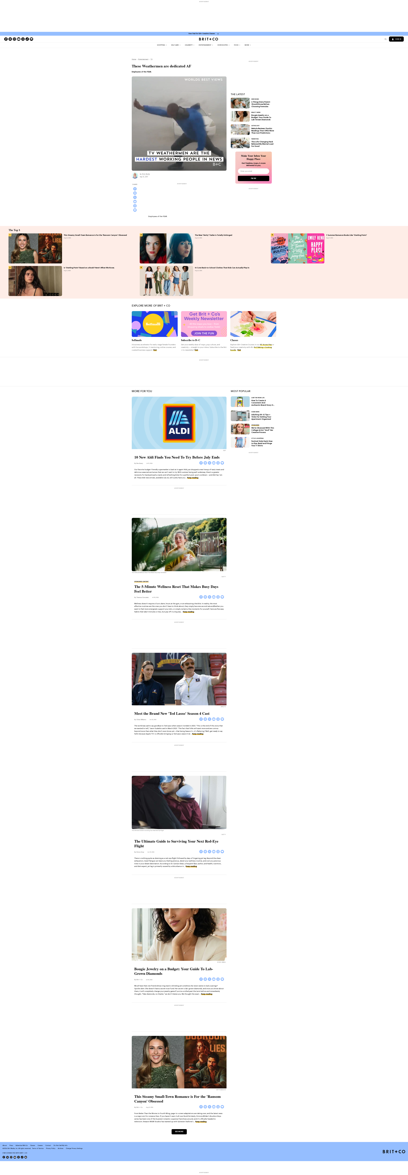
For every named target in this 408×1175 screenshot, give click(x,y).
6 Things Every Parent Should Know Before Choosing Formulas (260, 104)
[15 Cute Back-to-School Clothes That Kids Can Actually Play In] (166, 281)
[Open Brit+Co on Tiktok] (22, 1157)
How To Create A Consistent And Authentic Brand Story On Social (262, 403)
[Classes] (253, 324)
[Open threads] (23, 39)
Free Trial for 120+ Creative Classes (202, 33)
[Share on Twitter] (135, 197)
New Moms (255, 99)
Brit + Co (139, 980)
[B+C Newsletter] (204, 324)
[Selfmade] (155, 324)
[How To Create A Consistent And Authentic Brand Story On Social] (240, 401)
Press (11, 1145)
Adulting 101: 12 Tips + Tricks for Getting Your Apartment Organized (261, 417)
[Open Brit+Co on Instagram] (11, 1157)
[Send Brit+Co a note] (31, 39)
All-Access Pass (266, 345)
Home (134, 59)
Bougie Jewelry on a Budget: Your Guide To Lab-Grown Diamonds (261, 117)
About (5, 1145)
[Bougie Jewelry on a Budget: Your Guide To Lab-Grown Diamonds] (240, 116)
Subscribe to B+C (190, 340)
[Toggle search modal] (385, 39)
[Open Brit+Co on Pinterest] (7, 1157)
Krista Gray (140, 852)
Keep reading (192, 478)
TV (151, 59)
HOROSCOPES (222, 45)
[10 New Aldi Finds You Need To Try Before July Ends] (179, 423)
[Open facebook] (6, 39)
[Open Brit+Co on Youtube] (14, 1157)
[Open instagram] (14, 39)
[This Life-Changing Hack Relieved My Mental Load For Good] (240, 143)
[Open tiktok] (27, 39)
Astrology (255, 126)
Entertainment (205, 45)
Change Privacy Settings (74, 1148)
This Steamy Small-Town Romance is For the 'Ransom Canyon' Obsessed (95, 235)
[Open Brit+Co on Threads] (18, 1157)
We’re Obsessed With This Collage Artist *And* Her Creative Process (262, 430)
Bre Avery (139, 463)
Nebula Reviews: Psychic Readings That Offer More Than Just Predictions (262, 131)
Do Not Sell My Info (60, 1145)
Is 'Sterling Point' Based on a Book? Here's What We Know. (89, 268)
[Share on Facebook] (135, 189)
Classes (234, 340)
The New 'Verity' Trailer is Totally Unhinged (213, 235)
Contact (48, 1145)
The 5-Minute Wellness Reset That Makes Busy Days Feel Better (176, 589)
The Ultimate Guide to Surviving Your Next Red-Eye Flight (176, 843)
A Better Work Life (257, 398)
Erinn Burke (146, 174)
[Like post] (135, 210)
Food (236, 45)
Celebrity (189, 45)
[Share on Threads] (135, 206)
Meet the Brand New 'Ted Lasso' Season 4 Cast (172, 713)
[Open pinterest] (10, 39)
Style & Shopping (257, 438)
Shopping (161, 45)
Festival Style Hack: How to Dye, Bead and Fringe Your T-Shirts (261, 443)
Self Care (175, 45)
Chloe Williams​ (141, 719)
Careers (40, 1145)
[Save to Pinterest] (135, 193)
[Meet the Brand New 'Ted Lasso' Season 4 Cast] (179, 679)
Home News (255, 412)
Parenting (255, 139)
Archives (60, 1148)
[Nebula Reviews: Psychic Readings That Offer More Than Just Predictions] (240, 129)
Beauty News (255, 112)
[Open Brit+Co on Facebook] (4, 1157)
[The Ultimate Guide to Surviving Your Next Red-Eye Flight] (179, 802)
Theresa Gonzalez (142, 597)
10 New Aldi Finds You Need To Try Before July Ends (177, 457)
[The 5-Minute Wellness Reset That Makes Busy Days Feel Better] (179, 544)
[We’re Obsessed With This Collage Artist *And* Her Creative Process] (240, 429)
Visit (155, 350)
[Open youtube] (18, 39)
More (247, 45)
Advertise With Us (22, 1145)
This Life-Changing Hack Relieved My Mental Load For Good (262, 144)
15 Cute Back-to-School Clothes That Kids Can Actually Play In (222, 268)
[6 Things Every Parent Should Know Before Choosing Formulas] (240, 103)
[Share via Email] (135, 201)
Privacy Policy (50, 1148)
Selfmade (137, 340)
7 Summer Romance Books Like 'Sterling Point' (346, 235)
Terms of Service (38, 1148)
